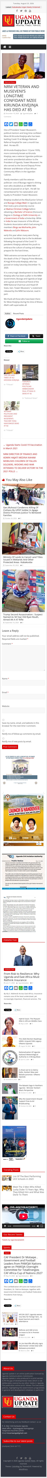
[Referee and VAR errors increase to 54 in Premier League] (10, 1329)
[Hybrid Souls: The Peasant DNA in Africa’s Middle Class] (10, 1018)
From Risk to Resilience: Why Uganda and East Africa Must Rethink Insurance (21, 977)
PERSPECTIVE (9, 969)
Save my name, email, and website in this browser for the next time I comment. (20, 724)
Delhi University (30, 215)
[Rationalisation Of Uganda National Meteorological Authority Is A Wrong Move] (10, 1051)
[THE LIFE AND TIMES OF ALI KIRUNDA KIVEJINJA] (12, 369)
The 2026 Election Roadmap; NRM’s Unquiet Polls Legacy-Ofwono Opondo (30, 1041)
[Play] (5, 1226)
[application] (23, 1216)
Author (7, 313)
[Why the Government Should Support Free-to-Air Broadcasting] (10, 1098)
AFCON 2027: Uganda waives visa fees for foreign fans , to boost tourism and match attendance (30, 1318)
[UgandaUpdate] (10, 320)
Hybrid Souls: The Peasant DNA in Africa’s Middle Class (30, 1020)
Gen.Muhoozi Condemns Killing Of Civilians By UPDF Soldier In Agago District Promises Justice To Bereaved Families (22, 511)
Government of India (14, 218)
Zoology (16, 215)
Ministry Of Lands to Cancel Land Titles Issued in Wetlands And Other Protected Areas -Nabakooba (23, 560)
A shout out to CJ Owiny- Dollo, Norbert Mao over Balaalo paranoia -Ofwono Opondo (29, 1073)
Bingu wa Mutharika (22, 227)
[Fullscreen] (42, 1226)
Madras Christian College (17, 209)
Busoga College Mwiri (17, 203)
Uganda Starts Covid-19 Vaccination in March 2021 (22, 446)
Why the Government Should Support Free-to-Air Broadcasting (30, 1101)
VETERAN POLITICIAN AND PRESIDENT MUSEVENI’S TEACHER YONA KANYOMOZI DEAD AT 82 (11, 418)
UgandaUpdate (28, 113)
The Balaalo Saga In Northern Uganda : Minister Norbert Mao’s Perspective (31, 1087)
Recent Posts (18, 313)
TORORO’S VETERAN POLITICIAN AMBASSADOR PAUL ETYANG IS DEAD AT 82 (28, 387)
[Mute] (38, 1226)
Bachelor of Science (23, 212)
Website (5, 706)
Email (5, 692)
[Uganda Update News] (4, 46)
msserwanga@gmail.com (17, 1433)
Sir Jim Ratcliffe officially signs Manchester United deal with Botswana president (31, 1345)
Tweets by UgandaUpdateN (13, 1240)
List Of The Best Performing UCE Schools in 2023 (27, 1177)
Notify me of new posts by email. (16, 741)
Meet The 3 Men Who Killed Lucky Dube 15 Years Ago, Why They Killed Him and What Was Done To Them (28, 1190)
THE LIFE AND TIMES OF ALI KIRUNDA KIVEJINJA (11, 377)
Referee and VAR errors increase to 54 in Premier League (29, 1332)
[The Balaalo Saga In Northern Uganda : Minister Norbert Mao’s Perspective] (10, 1084)
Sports (7, 1253)
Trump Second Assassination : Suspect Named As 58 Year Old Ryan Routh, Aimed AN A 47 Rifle (22, 617)
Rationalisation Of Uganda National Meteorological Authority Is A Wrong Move (29, 1054)
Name (5, 678)
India (8, 221)
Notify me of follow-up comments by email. (21, 734)
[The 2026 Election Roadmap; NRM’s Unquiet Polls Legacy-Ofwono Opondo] (10, 1038)
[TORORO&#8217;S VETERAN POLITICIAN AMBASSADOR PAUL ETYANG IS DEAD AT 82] (30, 372)
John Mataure (22, 230)
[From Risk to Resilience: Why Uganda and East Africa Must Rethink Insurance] (23, 945)
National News (10, 82)
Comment (7, 643)
